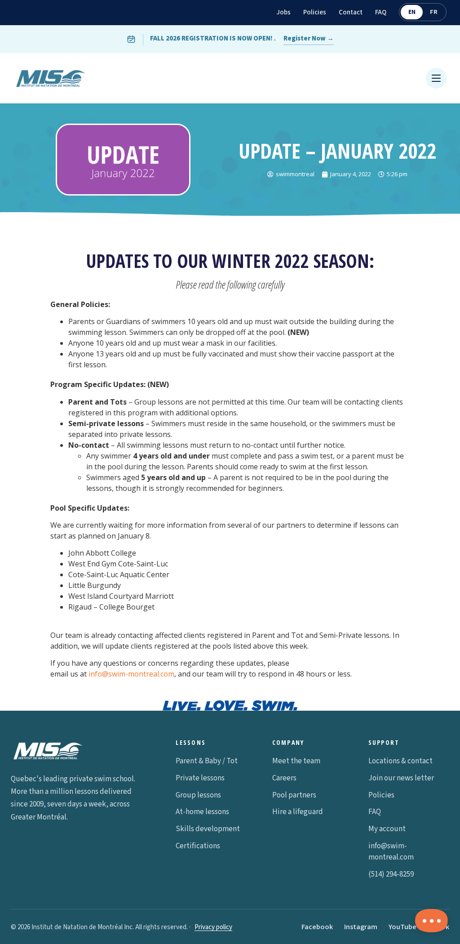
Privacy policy (213, 927)
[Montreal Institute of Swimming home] (50, 78)
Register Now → (308, 38)
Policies (314, 12)
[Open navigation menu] (436, 78)
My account (387, 829)
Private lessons (200, 778)
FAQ (380, 12)
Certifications (198, 846)
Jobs (283, 12)
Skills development (208, 829)
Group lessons (198, 795)
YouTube (402, 927)
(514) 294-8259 (391, 874)
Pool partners (294, 795)
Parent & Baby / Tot (207, 761)
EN (412, 12)
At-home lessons (202, 811)
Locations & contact (400, 761)
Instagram (360, 927)
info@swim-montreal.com (131, 674)
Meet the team (296, 761)
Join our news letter (401, 778)
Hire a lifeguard (297, 811)
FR (434, 12)
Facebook (317, 927)
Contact (351, 12)
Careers (284, 778)
